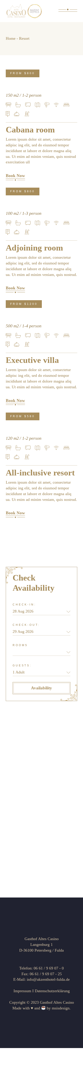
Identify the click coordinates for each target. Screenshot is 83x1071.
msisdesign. (61, 1008)
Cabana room (30, 129)
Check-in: (24, 604)
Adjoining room (34, 247)
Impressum (22, 991)
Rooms (20, 645)
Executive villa (32, 360)
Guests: (22, 665)
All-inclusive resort (40, 472)
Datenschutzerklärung (52, 991)
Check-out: (26, 624)
